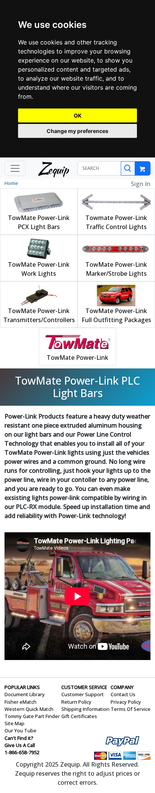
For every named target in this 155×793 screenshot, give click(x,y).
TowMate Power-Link (77, 357)
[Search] (128, 168)
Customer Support (82, 694)
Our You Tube (20, 730)
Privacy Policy (126, 701)
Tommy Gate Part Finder (32, 716)
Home (11, 183)
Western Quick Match (29, 709)
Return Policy (76, 701)
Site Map (14, 723)
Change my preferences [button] (77, 131)
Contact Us (123, 694)
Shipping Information (85, 709)
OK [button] (78, 115)
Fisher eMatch (20, 701)
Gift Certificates (79, 716)
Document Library (25, 694)
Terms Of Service (130, 709)
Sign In (140, 184)
